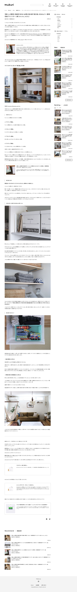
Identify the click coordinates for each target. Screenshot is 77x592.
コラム (14, 10)
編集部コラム (18, 10)
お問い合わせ (43, 585)
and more (69, 99)
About (32, 585)
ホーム (6, 10)
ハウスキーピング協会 (14, 59)
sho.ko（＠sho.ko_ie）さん (35, 34)
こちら (21, 39)
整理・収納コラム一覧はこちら (11, 455)
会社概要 (37, 585)
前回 (13, 149)
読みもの (9, 10)
